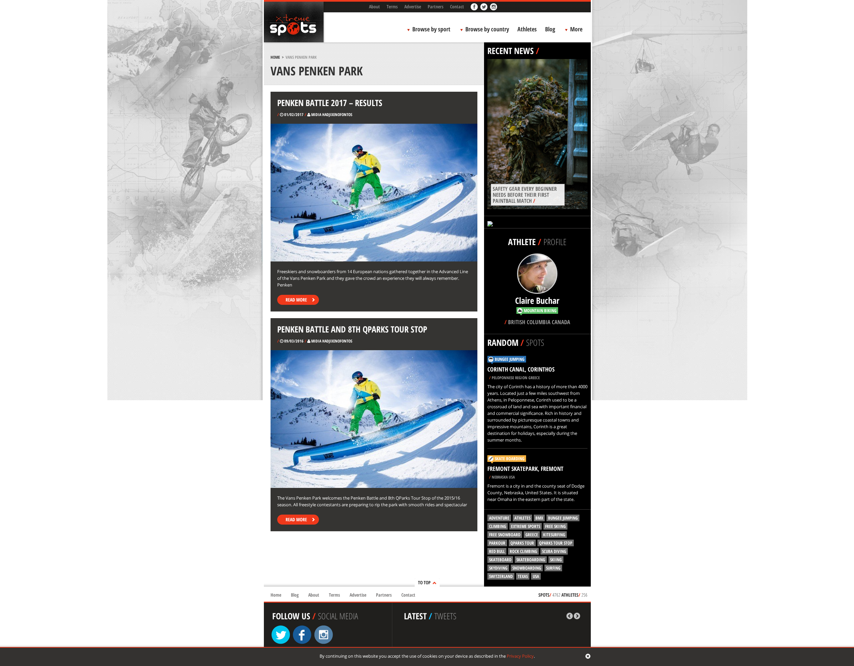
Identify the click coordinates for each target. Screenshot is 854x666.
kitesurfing (554, 535)
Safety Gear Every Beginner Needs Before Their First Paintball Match (525, 194)
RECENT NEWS (510, 51)
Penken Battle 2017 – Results (329, 103)
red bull (497, 551)
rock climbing (523, 551)
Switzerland (501, 576)
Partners (435, 6)
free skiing (555, 526)
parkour (497, 543)
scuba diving (554, 551)
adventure (499, 518)
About (374, 6)
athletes (522, 518)
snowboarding (526, 568)
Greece (531, 535)
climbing (497, 526)
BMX (539, 518)
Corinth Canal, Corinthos (520, 369)
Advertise (412, 6)
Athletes (527, 29)
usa (536, 576)
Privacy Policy (520, 656)
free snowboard (504, 535)
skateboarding (530, 560)
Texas (523, 576)
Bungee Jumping (509, 359)
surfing (553, 568)
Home (275, 57)
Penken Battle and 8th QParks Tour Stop (352, 329)
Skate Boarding (509, 459)
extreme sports (525, 526)
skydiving (498, 568)
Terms (392, 6)
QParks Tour (522, 543)
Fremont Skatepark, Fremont (525, 469)
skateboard (500, 560)
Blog (550, 29)
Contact (457, 6)
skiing (556, 560)
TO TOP (424, 582)
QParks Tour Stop (555, 543)
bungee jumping (563, 518)
